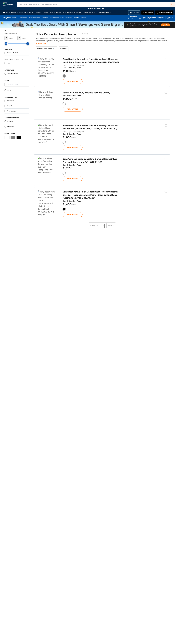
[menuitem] (133, 18)
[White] (7, 137)
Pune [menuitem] (131, 19)
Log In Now (165, 25)
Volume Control (12, 53)
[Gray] (13, 137)
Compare (63, 49)
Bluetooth (10, 126)
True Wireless (11, 111)
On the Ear (10, 101)
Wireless (10, 121)
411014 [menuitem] (132, 17)
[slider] (6, 43)
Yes (8, 63)
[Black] (19, 137)
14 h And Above (12, 73)
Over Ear (10, 106)
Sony (9, 90)
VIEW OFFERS (72, 81)
